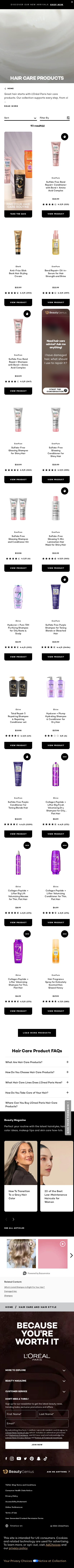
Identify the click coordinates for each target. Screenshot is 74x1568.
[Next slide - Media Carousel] (71, 1255)
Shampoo (8, 1295)
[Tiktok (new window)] (45, 1459)
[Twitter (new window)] (25, 1458)
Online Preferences (13, 1507)
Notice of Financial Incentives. (48, 1438)
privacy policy (18, 1548)
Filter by (44, 117)
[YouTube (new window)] (19, 1458)
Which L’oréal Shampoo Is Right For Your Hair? (24, 1287)
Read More (11, 106)
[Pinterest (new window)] (32, 1459)
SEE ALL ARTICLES (14, 1228)
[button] (68, 1118)
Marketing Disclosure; (18, 1435)
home (11, 88)
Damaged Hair (10, 1291)
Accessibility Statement (16, 1501)
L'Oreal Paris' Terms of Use (17, 1432)
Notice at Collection (52, 1561)
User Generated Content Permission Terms (24, 1518)
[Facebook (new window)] (6, 1458)
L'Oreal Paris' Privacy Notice (18, 1438)
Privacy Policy (11, 1496)
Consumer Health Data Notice (18, 1490)
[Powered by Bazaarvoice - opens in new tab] (36, 1273)
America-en (16, 1525)
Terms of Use (11, 1513)
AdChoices (53, 1544)
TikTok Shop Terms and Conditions (20, 1485)
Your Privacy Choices (18, 1561)
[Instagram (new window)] (12, 1459)
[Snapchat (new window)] (39, 1459)
